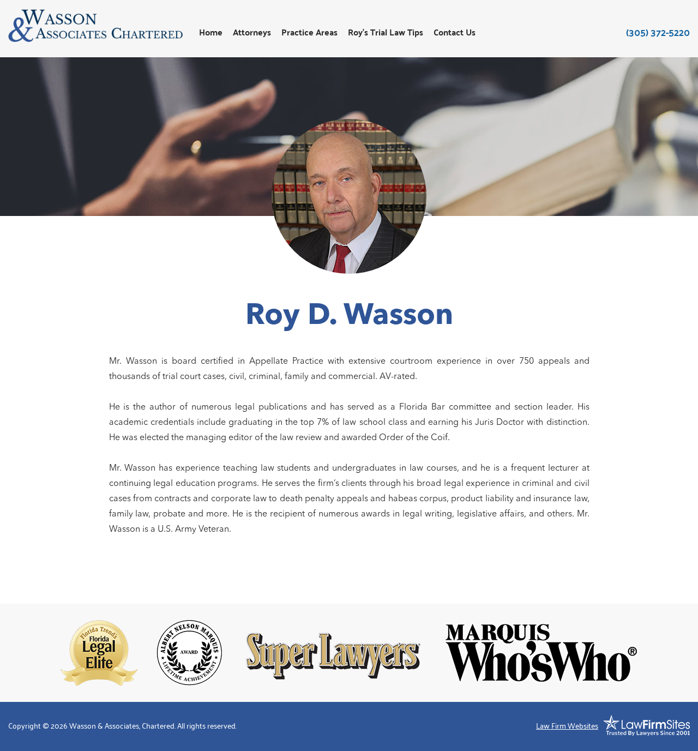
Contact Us (455, 32)
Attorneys (252, 32)
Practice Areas (309, 32)
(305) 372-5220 (658, 32)
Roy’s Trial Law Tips (385, 32)
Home (210, 32)
